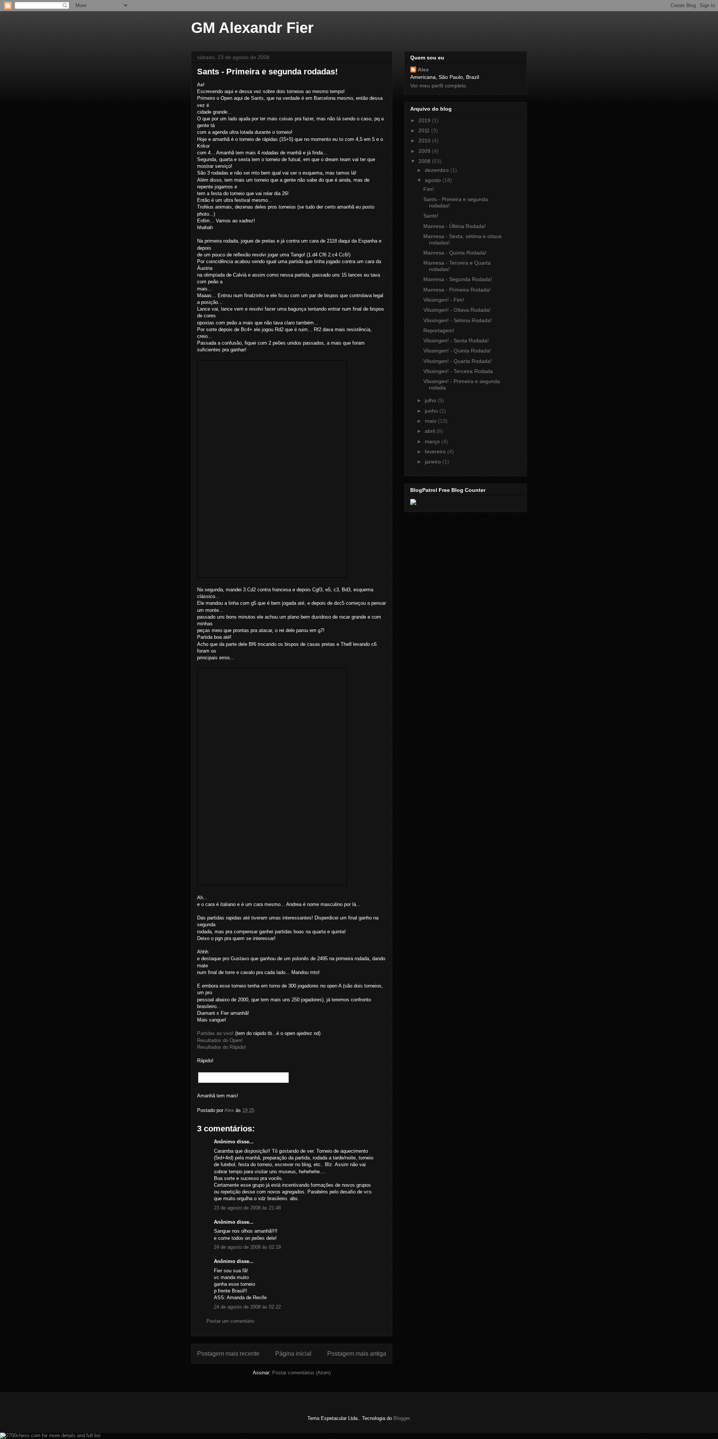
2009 (425, 151)
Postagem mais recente (228, 1353)
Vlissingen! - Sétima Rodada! (457, 320)
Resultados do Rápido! (221, 1047)
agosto (433, 180)
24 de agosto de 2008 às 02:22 (247, 1307)
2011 (424, 130)
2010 (425, 141)
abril (430, 431)
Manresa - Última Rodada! (454, 226)
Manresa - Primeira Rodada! (457, 290)
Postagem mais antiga (356, 1353)
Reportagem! (438, 330)
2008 (425, 161)
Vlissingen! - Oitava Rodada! (457, 310)
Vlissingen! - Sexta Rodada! (456, 340)
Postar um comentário (230, 1321)
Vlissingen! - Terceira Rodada (458, 371)
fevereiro (436, 451)
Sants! (430, 216)
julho (431, 400)
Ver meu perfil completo (438, 86)
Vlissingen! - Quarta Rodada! (457, 361)
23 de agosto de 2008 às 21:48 (247, 1208)
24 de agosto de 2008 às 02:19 (247, 1247)
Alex (423, 70)
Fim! (428, 189)
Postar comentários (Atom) (301, 1372)
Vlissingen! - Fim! (443, 300)
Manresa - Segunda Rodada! (457, 279)
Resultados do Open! (220, 1040)
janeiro (433, 462)
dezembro (437, 170)
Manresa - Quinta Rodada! (455, 253)
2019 (425, 120)
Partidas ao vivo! (215, 1033)
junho (432, 411)
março (433, 441)
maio (431, 421)
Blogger (401, 1418)
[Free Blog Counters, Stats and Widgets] (413, 503)
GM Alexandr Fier (252, 27)
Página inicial (293, 1353)
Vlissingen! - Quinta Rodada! (457, 351)
